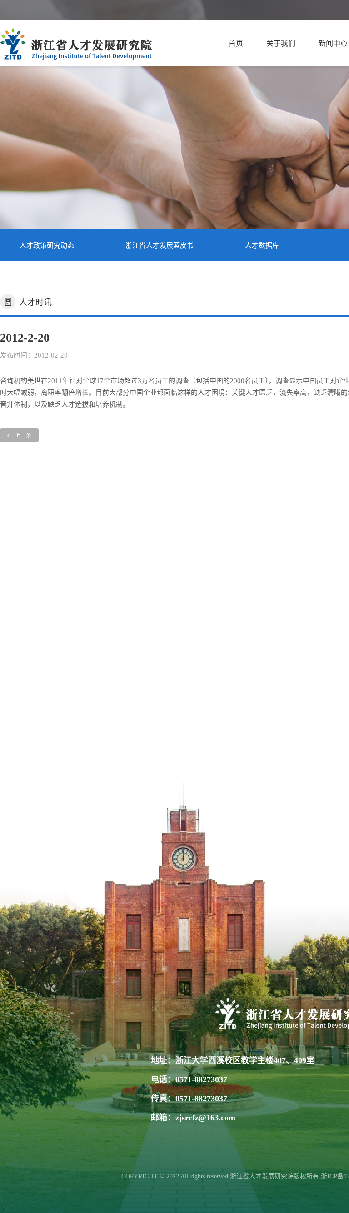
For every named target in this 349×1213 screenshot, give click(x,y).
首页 (236, 43)
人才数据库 (262, 245)
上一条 (23, 436)
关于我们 (280, 43)
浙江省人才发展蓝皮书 (159, 245)
